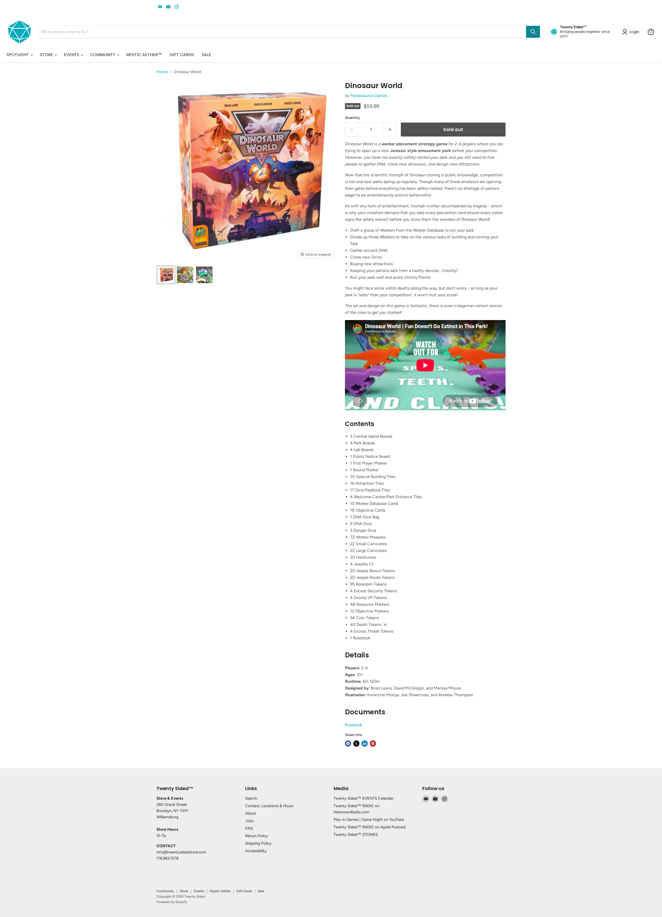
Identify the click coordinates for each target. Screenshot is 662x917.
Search (251, 798)
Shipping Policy (258, 843)
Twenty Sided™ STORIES (356, 834)
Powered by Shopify (171, 902)
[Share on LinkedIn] (365, 743)
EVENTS (72, 55)
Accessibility (256, 850)
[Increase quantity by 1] (390, 130)
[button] (166, 275)
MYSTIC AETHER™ (144, 55)
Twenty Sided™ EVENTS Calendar (364, 798)
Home (162, 72)
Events (199, 891)
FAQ (249, 828)
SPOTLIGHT (18, 55)
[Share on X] (356, 743)
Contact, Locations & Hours (269, 806)
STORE (47, 55)
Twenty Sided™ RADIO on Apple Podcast (370, 827)
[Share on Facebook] (348, 743)
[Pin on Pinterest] (373, 743)
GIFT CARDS (182, 55)
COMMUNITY (103, 55)
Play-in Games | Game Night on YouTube (369, 819)
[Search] (533, 32)
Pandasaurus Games (368, 95)
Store (184, 891)
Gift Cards (244, 891)
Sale (261, 891)
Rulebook (353, 724)
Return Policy (256, 835)
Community (165, 891)
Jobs (249, 821)
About (250, 813)
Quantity (352, 118)
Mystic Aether (220, 891)
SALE (206, 55)
